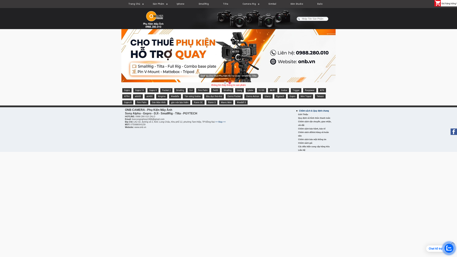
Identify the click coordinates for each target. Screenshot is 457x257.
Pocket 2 (166, 90)
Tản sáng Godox (193, 96)
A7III (322, 90)
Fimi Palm (203, 90)
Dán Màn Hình (159, 102)
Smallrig (180, 90)
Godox (284, 90)
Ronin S (212, 102)
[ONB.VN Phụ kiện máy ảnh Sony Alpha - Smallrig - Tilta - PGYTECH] (157, 17)
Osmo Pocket (234, 96)
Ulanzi (268, 96)
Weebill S (241, 102)
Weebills (175, 96)
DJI (191, 90)
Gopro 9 (153, 90)
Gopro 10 (139, 90)
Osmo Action (252, 96)
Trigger (296, 90)
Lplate (250, 90)
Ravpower (310, 90)
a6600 (138, 96)
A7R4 (126, 96)
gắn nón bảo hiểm (180, 102)
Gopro (127, 90)
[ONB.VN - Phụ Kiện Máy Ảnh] (228, 56)
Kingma (161, 96)
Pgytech (280, 96)
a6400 (149, 96)
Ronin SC (198, 102)
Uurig (239, 90)
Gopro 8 (128, 102)
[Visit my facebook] (454, 131)
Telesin (320, 96)
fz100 (261, 90)
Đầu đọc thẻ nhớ (214, 96)
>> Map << (220, 122)
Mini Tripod (306, 96)
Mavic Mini (226, 102)
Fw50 (215, 90)
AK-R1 (273, 90)
